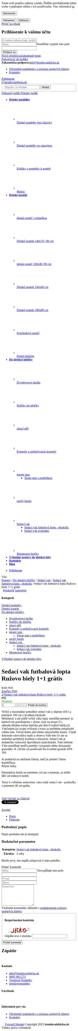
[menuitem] (19, 99)
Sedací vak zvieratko (29, 649)
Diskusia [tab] (14, 819)
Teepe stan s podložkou (31, 635)
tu (73, 6)
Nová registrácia (11, 55)
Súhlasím (23, 20)
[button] (39, 867)
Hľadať (45, 87)
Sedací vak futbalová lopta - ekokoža (39, 645)
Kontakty (14, 72)
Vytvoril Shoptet (14, 1024)
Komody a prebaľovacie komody (29, 628)
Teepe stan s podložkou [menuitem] (38, 478)
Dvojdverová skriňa (21, 618)
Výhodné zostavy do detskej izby (21, 658)
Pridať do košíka (37, 705)
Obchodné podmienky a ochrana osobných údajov (39, 69)
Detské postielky (11, 605)
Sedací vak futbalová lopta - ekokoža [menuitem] (46, 527)
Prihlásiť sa (9, 52)
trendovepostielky (19, 983)
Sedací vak (16, 642)
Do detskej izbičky (13, 612)
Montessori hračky (20, 652)
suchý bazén (16, 638)
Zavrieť (6, 809)
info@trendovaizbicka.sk (24, 973)
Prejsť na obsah (11, 23)
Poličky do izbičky (20, 622)
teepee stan (16, 632)
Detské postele (10, 608)
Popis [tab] (12, 816)
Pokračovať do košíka (15, 59)
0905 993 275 (17, 976)
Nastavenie (9, 13)
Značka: (10, 691)
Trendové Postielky (20, 980)
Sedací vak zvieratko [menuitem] (36, 530)
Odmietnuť (9, 20)
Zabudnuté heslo (31, 55)
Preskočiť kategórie (14, 590)
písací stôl (15, 625)
